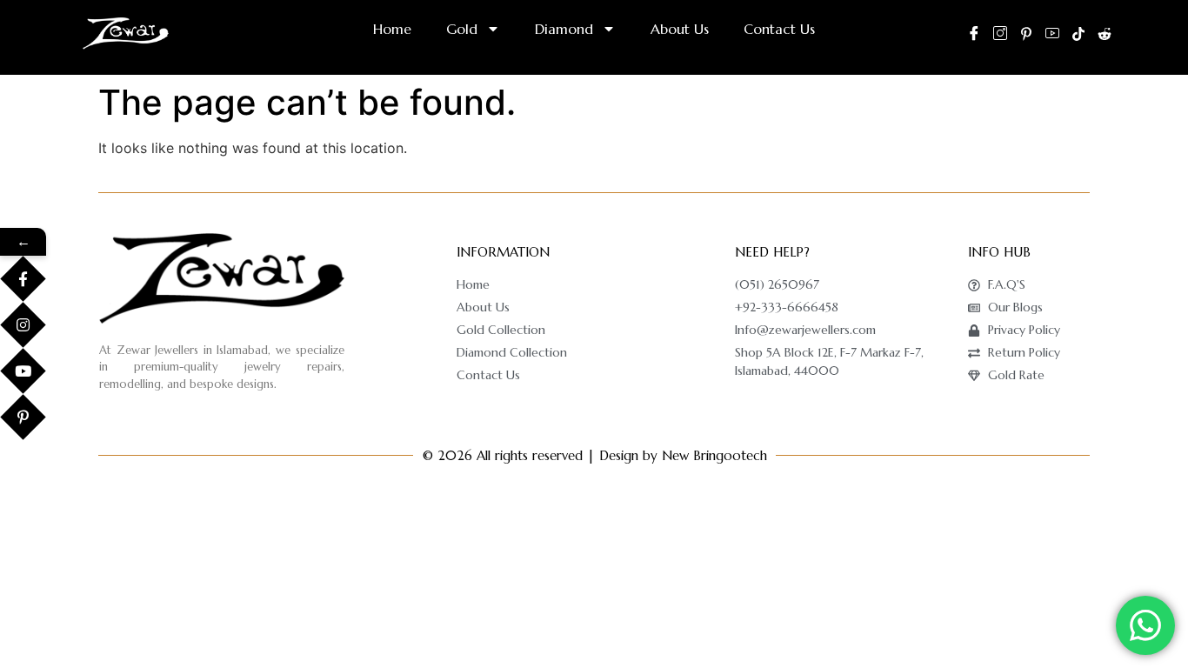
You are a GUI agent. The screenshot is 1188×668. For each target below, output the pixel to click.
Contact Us (779, 28)
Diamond (564, 28)
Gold (461, 28)
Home (392, 28)
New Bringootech (714, 455)
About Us (680, 28)
